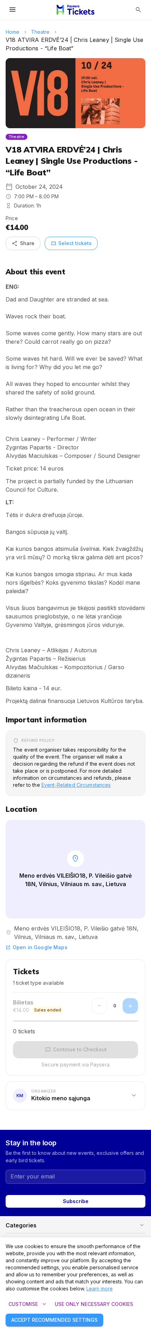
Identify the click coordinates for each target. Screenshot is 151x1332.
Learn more (99, 1288)
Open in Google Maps (36, 947)
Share (23, 243)
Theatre (40, 32)
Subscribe (75, 1201)
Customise (28, 1304)
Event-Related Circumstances (76, 785)
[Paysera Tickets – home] (75, 10)
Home (13, 32)
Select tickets (71, 243)
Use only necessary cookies (94, 1304)
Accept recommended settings (54, 1320)
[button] (75, 1096)
